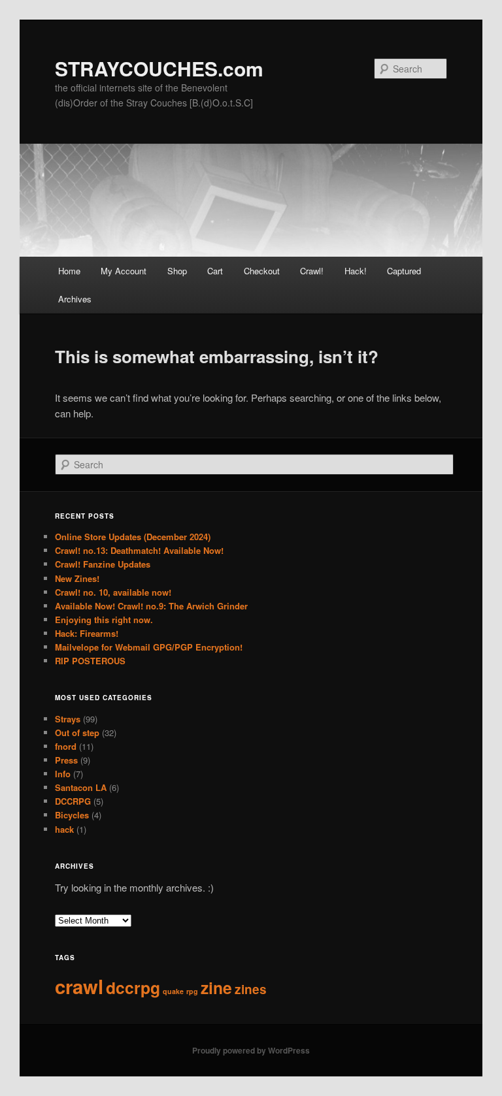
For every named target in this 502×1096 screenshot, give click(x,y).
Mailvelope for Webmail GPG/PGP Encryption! (149, 647)
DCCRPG (73, 801)
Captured (404, 271)
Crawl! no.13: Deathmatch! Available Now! (139, 550)
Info (63, 773)
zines (251, 989)
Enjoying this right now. (104, 619)
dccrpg (133, 987)
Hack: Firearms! (86, 633)
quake (173, 991)
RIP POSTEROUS (90, 660)
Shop (177, 271)
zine (216, 987)
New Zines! (77, 578)
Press (66, 760)
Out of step (77, 732)
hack (64, 829)
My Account (123, 271)
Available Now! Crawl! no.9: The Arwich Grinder (151, 606)
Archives (75, 299)
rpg (192, 991)
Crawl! (312, 271)
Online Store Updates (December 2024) (132, 536)
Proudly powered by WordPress (251, 1050)
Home (69, 271)
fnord (65, 746)
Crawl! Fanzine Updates (102, 564)
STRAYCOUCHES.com (159, 68)
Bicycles (72, 815)
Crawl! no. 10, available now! (113, 592)
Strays (67, 719)
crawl (79, 986)
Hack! (355, 271)
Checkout (262, 271)
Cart (215, 271)
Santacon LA (81, 787)
